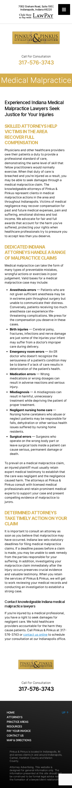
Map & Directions (19, 740)
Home (10, 712)
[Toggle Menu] (64, 9)
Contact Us (15, 735)
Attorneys (14, 717)
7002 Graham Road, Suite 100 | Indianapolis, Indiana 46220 (36, 8)
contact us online (35, 634)
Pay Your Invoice (19, 730)
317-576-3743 (36, 62)
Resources (14, 726)
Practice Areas (17, 721)
